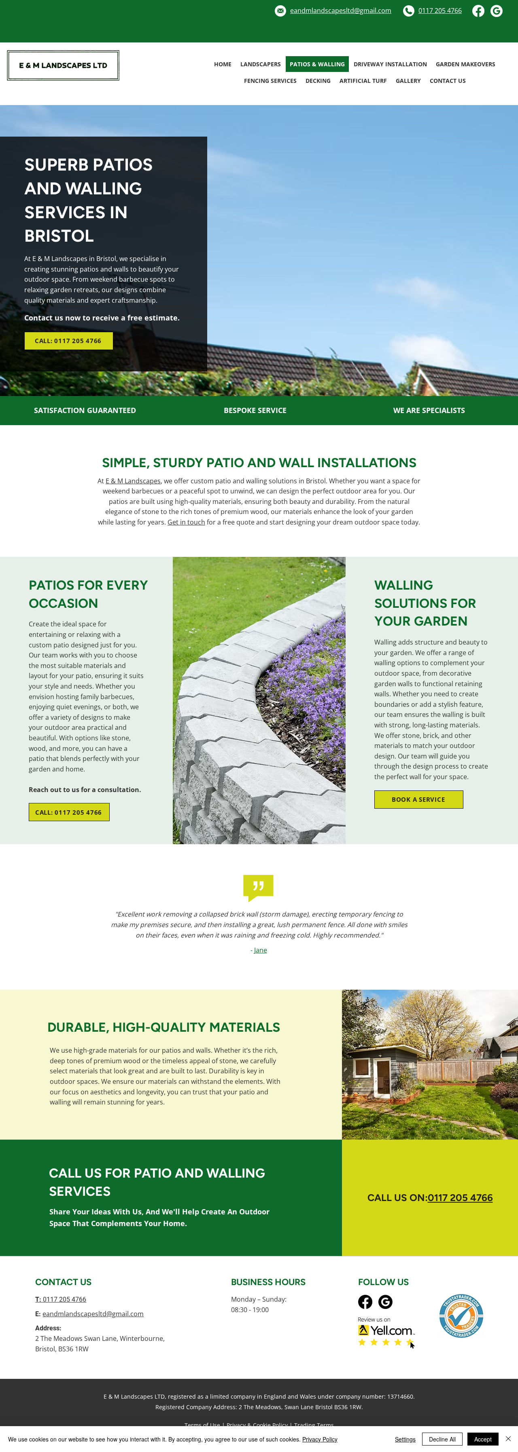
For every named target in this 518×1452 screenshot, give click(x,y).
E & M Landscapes (133, 480)
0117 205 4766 (460, 1197)
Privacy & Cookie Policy (257, 1425)
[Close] (508, 1439)
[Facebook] (478, 11)
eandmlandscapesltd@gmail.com (93, 1313)
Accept (483, 1439)
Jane (260, 950)
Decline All (442, 1439)
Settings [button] (405, 1439)
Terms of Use (202, 1425)
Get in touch (186, 522)
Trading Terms (314, 1425)
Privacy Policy (320, 1439)
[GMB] (496, 11)
